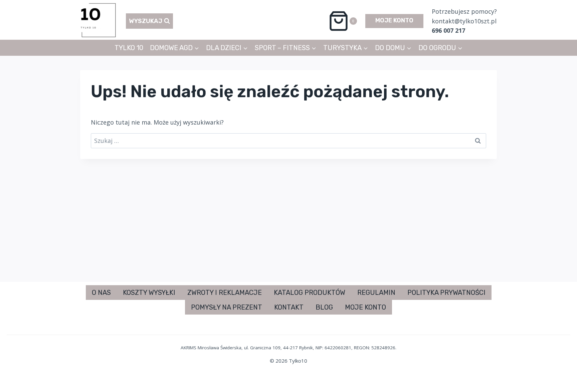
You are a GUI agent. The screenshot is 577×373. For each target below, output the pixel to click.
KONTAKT (289, 307)
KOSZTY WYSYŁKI (149, 293)
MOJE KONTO (394, 20)
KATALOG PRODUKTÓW (309, 293)
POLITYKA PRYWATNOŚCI (446, 293)
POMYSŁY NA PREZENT (226, 307)
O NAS (101, 293)
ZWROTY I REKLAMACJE (224, 293)
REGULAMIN (376, 293)
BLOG (324, 307)
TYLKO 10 (129, 48)
